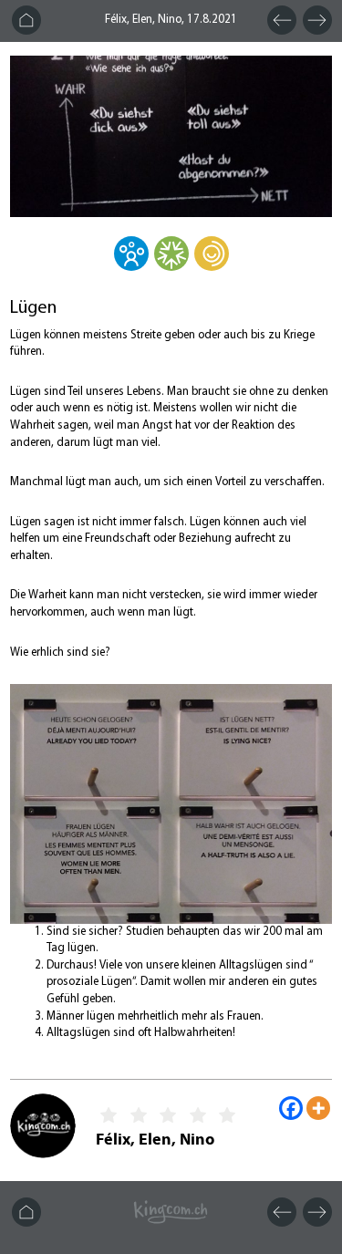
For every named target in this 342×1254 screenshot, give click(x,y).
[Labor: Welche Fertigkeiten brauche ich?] (212, 266)
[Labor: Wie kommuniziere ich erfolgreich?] (171, 266)
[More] (318, 1108)
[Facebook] (291, 1108)
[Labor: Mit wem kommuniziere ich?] (131, 266)
